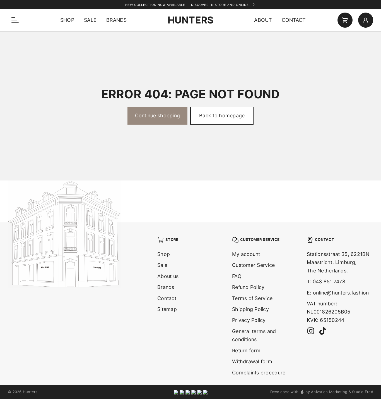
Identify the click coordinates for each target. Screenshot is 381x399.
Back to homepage (222, 115)
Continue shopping (157, 115)
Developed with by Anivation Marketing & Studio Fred (321, 392)
